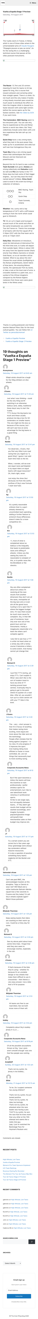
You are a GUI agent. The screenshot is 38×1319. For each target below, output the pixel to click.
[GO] (31, 1241)
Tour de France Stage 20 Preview (14, 1180)
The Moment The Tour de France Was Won (17, 1174)
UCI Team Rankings (9, 1168)
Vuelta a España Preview (15, 338)
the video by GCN (27, 113)
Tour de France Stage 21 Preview (14, 1177)
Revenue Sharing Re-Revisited (13, 1171)
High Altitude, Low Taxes (11, 1159)
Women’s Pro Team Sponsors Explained (16, 1165)
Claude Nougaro (27, 46)
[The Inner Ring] (3, 3)
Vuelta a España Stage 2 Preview (19, 341)
